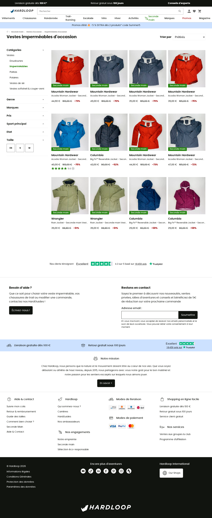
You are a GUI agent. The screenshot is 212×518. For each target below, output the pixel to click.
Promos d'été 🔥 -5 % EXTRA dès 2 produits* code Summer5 (106, 25)
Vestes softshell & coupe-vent (27, 89)
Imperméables (19, 66)
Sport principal (16, 124)
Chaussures (29, 18)
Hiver (118, 18)
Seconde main (152, 18)
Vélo (104, 18)
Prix (9, 115)
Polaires (14, 78)
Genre (11, 99)
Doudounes (16, 61)
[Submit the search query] (180, 12)
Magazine (204, 18)
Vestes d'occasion (34, 32)
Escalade (88, 18)
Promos (186, 18)
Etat (9, 132)
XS (10, 148)
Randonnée (51, 18)
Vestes (10, 55)
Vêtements (8, 18)
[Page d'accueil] (9, 32)
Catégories (14, 50)
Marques (169, 18)
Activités (133, 18)
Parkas (13, 72)
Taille (10, 140)
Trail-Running (70, 18)
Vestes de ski (17, 83)
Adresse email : (131, 308)
